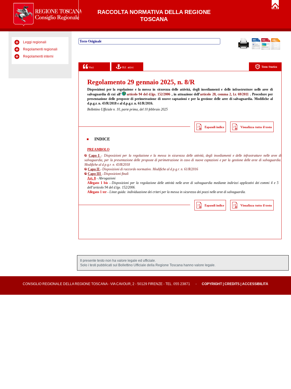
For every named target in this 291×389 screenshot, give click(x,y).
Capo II (94, 169)
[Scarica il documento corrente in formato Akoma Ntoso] (275, 49)
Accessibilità (255, 284)
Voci (91, 67)
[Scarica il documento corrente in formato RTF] (256, 48)
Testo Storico (269, 66)
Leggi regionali (34, 42)
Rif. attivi (127, 67)
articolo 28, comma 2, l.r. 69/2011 (224, 94)
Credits (232, 284)
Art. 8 (91, 178)
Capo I (95, 155)
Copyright (212, 284)
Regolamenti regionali (40, 49)
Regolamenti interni (38, 56)
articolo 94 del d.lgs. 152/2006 (149, 94)
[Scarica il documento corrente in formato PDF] (265, 49)
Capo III (95, 174)
